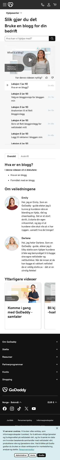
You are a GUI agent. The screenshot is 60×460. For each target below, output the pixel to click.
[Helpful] (47, 77)
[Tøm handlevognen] (55, 5)
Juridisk (10, 420)
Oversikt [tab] (11, 156)
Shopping (7, 379)
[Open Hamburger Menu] (3, 4)
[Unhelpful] (52, 77)
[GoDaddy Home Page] (14, 389)
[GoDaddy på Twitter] (26, 410)
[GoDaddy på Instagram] (12, 410)
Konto (5, 372)
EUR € (51, 402)
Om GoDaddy (9, 342)
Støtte (5, 349)
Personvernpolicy (25, 420)
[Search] (52, 38)
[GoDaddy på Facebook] (4, 410)
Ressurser (7, 357)
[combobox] (27, 38)
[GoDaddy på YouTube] (33, 410)
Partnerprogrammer (12, 364)
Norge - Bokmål (10, 402)
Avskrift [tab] (25, 156)
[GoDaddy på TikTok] (19, 410)
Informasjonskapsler (45, 420)
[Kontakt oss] (42, 4)
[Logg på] (49, 4)
